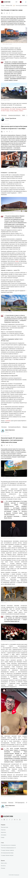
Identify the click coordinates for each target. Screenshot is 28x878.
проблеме (7, 420)
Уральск (16, 110)
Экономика (3, 835)
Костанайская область (14, 427)
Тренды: (3, 5)
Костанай (12, 109)
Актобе (3, 110)
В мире (2, 837)
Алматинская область (14, 115)
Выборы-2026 (9, 5)
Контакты (3, 865)
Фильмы (10, 802)
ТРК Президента (19, 802)
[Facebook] (9, 13)
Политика (3, 829)
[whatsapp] (4, 13)
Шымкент (24, 109)
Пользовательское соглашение (8, 845)
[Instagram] (2, 13)
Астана (11, 110)
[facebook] (9, 819)
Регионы (3, 115)
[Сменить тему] (21, 2)
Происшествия (4, 827)
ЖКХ (23, 115)
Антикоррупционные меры (7, 852)
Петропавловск (5, 109)
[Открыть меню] (26, 2)
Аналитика (3, 832)
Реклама (3, 868)
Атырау (7, 110)
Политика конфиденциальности (8, 847)
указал (17, 261)
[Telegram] (7, 13)
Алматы (21, 110)
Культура (3, 802)
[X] (12, 13)
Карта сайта (4, 863)
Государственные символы (7, 850)
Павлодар (18, 109)
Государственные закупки (7, 855)
